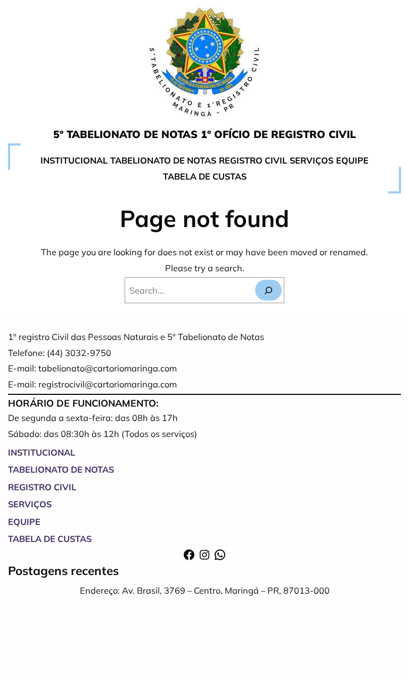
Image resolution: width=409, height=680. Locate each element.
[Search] (268, 290)
